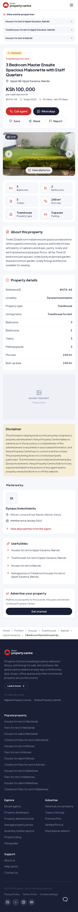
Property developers (16, 812)
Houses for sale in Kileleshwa (21, 783)
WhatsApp (48, 111)
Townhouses (49, 630)
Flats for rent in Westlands (19, 727)
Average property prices (18, 824)
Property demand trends (19, 818)
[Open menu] (71, 5)
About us (9, 860)
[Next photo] (69, 154)
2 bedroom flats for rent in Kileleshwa (26, 789)
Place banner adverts (57, 830)
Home (6, 630)
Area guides (11, 843)
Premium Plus (53, 818)
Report (57, 121)
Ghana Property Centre (47, 700)
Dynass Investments (21, 508)
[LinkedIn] (23, 902)
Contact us (11, 872)
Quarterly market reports (19, 830)
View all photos (41, 170)
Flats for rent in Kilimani (17, 752)
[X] (15, 902)
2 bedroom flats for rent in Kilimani (24, 764)
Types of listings (54, 812)
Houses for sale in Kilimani (19, 758)
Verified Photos (54, 824)
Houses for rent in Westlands (21, 721)
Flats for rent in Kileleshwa (19, 776)
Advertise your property (59, 806)
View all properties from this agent (31, 528)
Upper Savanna (11, 635)
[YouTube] (31, 902)
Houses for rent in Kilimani (19, 746)
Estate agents (12, 806)
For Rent (19, 630)
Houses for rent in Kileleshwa (21, 770)
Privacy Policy (12, 894)
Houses (32, 630)
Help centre (11, 866)
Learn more (14, 685)
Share (36, 121)
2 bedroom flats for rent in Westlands (26, 739)
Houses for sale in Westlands (21, 733)
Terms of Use (30, 894)
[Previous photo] (9, 154)
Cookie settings (49, 894)
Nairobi (65, 630)
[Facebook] (7, 902)
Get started (39, 611)
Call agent (20, 111)
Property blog (12, 837)
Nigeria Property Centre (17, 700)
